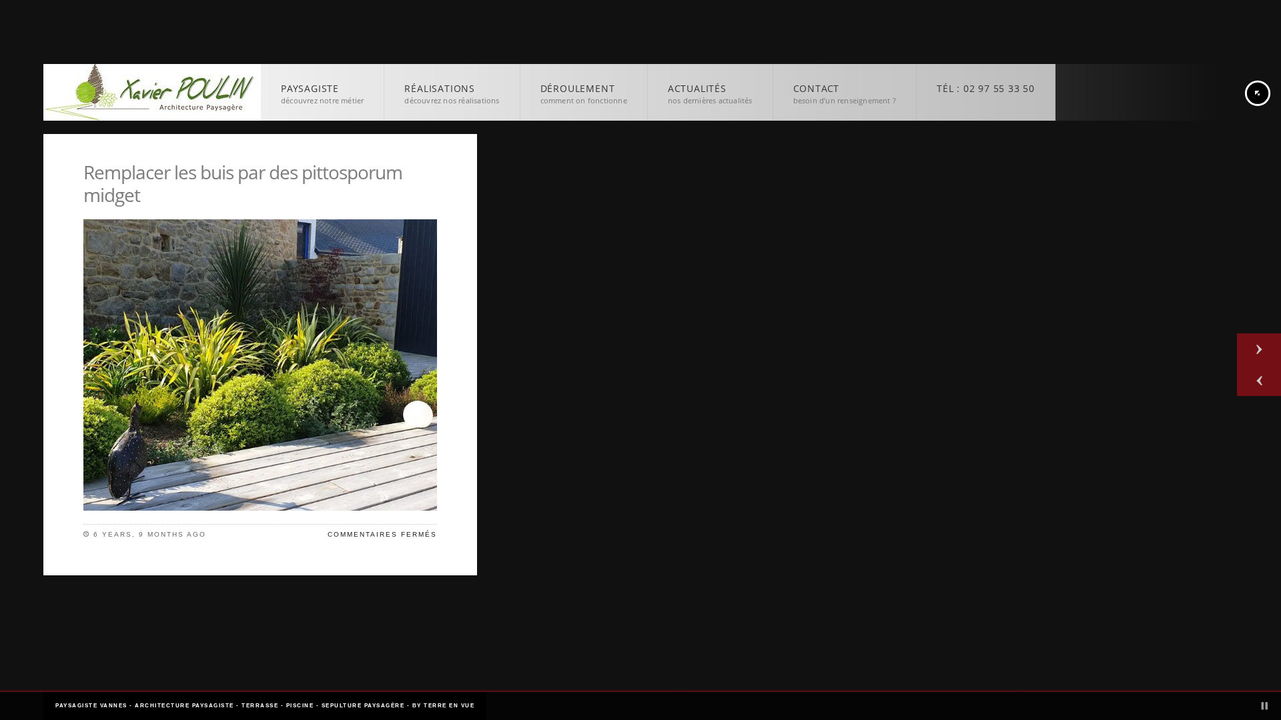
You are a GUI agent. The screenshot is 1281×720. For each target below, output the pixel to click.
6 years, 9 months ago (149, 534)
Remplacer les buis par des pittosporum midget (242, 183)
